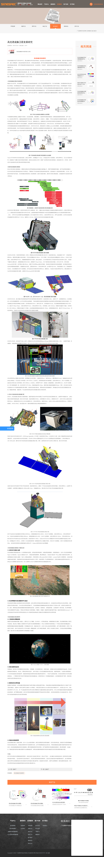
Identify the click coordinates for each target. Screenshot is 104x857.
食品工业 (45, 26)
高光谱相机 (12, 825)
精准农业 (66, 26)
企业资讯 (23, 828)
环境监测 (13, 26)
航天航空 (55, 26)
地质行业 (23, 26)
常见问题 (37, 828)
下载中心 (37, 831)
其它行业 (77, 26)
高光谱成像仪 (13, 828)
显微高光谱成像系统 (13, 831)
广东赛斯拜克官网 (81, 30)
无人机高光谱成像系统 (12, 834)
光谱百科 (23, 825)
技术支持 (37, 825)
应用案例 (89, 30)
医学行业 (34, 26)
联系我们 (45, 825)
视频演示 (37, 834)
